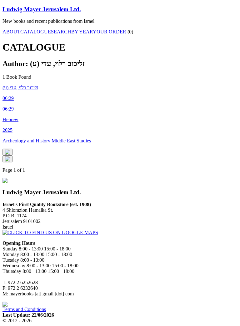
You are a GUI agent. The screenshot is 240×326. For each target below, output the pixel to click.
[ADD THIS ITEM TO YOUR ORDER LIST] (7, 159)
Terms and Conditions (24, 309)
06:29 (8, 98)
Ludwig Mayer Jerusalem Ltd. (41, 9)
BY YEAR (82, 31)
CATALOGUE (35, 31)
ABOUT (11, 31)
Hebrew (10, 119)
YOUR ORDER (109, 31)
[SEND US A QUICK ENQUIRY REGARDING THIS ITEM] (7, 152)
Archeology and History (26, 140)
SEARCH (61, 31)
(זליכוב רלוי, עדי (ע (20, 87)
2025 (7, 130)
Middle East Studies (71, 140)
